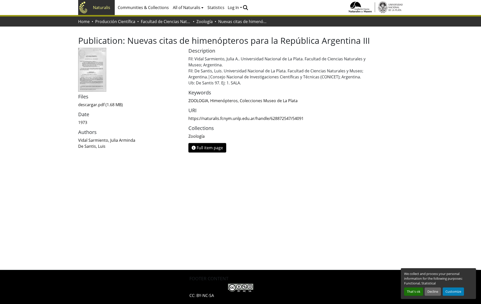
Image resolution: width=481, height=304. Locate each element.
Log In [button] (234, 7)
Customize (453, 291)
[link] (130, 105)
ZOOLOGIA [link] (198, 100)
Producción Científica (115, 21)
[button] (245, 8)
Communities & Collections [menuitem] (143, 7)
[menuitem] (188, 8)
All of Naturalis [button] (186, 7)
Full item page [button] (209, 147)
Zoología (204, 21)
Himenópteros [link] (224, 100)
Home (84, 21)
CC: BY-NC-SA (201, 295)
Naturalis (101, 7)
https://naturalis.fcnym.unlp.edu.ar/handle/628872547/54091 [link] (246, 118)
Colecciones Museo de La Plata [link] (269, 100)
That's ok (413, 291)
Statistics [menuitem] (215, 7)
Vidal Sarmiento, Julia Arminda (106, 140)
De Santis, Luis (91, 146)
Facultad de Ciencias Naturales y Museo (166, 21)
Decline (432, 291)
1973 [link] (82, 122)
